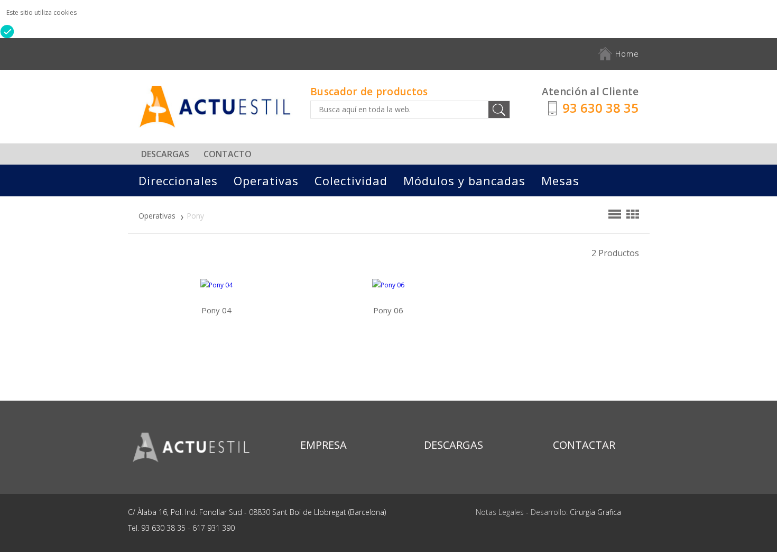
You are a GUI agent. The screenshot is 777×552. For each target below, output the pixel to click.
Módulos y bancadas (464, 180)
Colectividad (350, 180)
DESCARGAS (165, 154)
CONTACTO (228, 154)
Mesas (560, 180)
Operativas (266, 180)
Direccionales (178, 180)
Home (626, 53)
